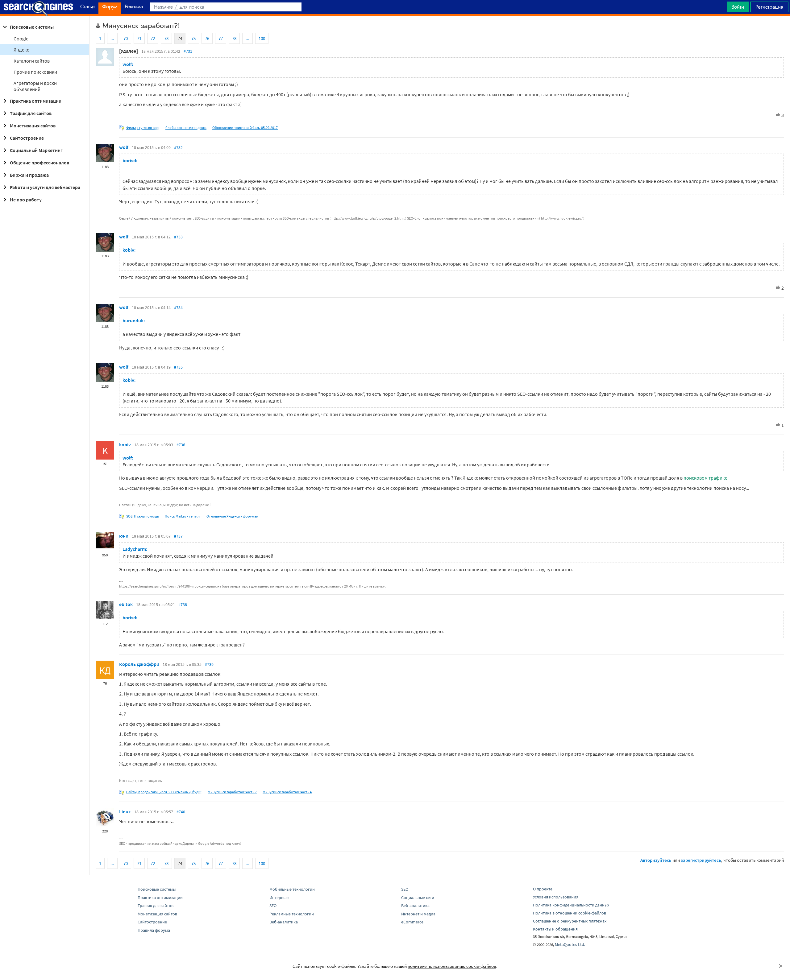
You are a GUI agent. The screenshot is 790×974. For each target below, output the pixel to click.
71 (139, 38)
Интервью (279, 897)
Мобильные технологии (292, 889)
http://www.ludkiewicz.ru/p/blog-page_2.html (368, 218)
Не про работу (26, 199)
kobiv (125, 444)
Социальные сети (417, 897)
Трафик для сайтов (31, 113)
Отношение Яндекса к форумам (232, 516)
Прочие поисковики (35, 72)
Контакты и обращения (555, 929)
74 (180, 38)
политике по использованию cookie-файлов (452, 966)
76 (207, 38)
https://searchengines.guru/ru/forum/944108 (154, 586)
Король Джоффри (139, 664)
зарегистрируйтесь (701, 860)
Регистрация (769, 6)
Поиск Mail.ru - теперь (183, 516)
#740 (181, 812)
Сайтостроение (27, 138)
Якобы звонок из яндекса (185, 127)
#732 (178, 147)
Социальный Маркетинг (36, 150)
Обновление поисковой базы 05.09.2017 (245, 127)
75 (193, 38)
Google (21, 38)
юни (123, 536)
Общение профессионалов (39, 162)
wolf (123, 147)
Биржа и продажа (29, 175)
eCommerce (412, 922)
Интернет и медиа (418, 914)
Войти (737, 6)
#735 (178, 367)
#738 (182, 604)
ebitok (126, 604)
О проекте (542, 889)
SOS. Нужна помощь (142, 516)
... (112, 38)
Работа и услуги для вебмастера (45, 187)
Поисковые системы (32, 27)
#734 (178, 307)
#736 (181, 445)
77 (220, 38)
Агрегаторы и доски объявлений (35, 86)
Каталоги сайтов (32, 61)
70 (125, 38)
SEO (272, 905)
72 (153, 38)
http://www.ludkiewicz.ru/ (562, 218)
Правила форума (154, 930)
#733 (178, 237)
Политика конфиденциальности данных (571, 905)
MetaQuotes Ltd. (570, 944)
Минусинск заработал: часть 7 (232, 792)
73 (166, 38)
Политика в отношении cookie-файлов (569, 913)
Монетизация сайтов (33, 125)
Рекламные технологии (291, 914)
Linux (125, 811)
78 (234, 38)
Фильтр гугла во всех (143, 127)
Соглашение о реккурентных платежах (569, 921)
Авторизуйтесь (656, 860)
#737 (178, 536)
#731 (188, 51)
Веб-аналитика (283, 922)
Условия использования (555, 897)
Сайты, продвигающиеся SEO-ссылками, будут (164, 792)
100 (262, 38)
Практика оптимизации (35, 101)
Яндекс (21, 50)
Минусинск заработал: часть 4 (287, 792)
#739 (209, 664)
